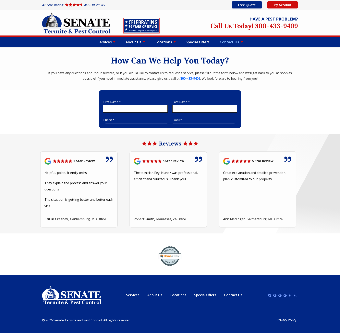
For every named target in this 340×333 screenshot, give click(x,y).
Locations (164, 42)
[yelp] (290, 295)
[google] (274, 295)
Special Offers (198, 42)
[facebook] (269, 295)
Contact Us (230, 42)
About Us (134, 42)
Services (105, 42)
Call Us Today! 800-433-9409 (254, 26)
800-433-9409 (190, 78)
